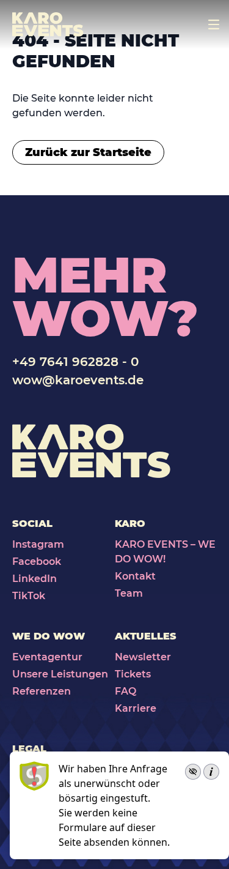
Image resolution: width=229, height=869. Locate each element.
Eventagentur (47, 657)
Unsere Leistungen (60, 674)
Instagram (38, 544)
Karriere (135, 708)
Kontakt (135, 576)
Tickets (133, 674)
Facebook (36, 561)
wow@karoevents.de (78, 380)
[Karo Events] (48, 24)
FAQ (125, 691)
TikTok (28, 596)
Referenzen (41, 691)
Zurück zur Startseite (88, 152)
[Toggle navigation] (214, 24)
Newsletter (143, 657)
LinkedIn (34, 578)
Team (129, 593)
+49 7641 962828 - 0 (75, 361)
